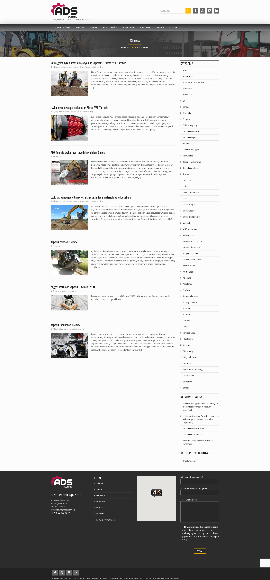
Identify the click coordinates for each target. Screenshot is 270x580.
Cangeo (186, 107)
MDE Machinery (190, 229)
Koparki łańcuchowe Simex (65, 325)
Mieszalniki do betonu (192, 241)
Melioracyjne (188, 235)
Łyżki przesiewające (71, 67)
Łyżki (185, 198)
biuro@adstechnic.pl (66, 509)
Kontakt (99, 507)
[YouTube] (202, 11)
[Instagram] (209, 11)
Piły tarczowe (189, 265)
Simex (82, 67)
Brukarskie (187, 94)
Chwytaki (187, 113)
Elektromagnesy (190, 125)
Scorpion (187, 320)
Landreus (187, 180)
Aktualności (57, 67)
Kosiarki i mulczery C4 (192, 434)
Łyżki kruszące (189, 210)
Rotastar (186, 314)
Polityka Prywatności (105, 520)
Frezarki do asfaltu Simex (194, 428)
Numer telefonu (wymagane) (193, 488)
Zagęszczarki (70, 291)
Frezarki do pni (189, 137)
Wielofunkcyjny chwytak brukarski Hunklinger (198, 442)
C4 (184, 100)
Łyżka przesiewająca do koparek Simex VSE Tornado (79, 107)
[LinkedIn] (216, 11)
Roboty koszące (190, 302)
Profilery (186, 290)
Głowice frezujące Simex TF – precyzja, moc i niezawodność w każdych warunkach (200, 406)
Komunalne (188, 155)
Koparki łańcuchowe (71, 329)
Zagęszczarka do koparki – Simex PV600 (73, 287)
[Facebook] (195, 11)
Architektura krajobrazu (193, 82)
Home (133, 47)
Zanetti (186, 387)
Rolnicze (186, 308)
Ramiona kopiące (190, 296)
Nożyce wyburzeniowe (193, 259)
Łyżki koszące (189, 204)
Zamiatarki (187, 381)
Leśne (185, 186)
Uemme (186, 345)
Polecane (187, 277)
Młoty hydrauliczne (191, 247)
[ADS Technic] (64, 10)
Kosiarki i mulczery (191, 168)
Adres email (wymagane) (191, 477)
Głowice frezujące (191, 149)
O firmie (99, 483)
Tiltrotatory (188, 339)
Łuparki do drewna (191, 192)
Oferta (99, 489)
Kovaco (186, 174)
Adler (185, 70)
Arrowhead (188, 88)
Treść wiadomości (188, 499)
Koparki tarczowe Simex (64, 242)
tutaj (184, 539)
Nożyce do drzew (190, 253)
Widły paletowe (189, 357)
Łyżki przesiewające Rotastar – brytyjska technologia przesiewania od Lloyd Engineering (201, 419)
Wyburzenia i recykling (94, 67)
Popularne (187, 284)
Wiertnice (187, 363)
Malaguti (186, 223)
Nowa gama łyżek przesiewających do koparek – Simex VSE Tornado (88, 63)
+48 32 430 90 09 (62, 512)
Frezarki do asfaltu (191, 131)
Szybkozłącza (189, 333)
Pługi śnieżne (188, 271)
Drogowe (57, 246)
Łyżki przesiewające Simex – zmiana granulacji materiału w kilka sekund (91, 197)
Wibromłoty (188, 351)
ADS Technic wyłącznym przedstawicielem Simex (78, 152)
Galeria (56, 291)
